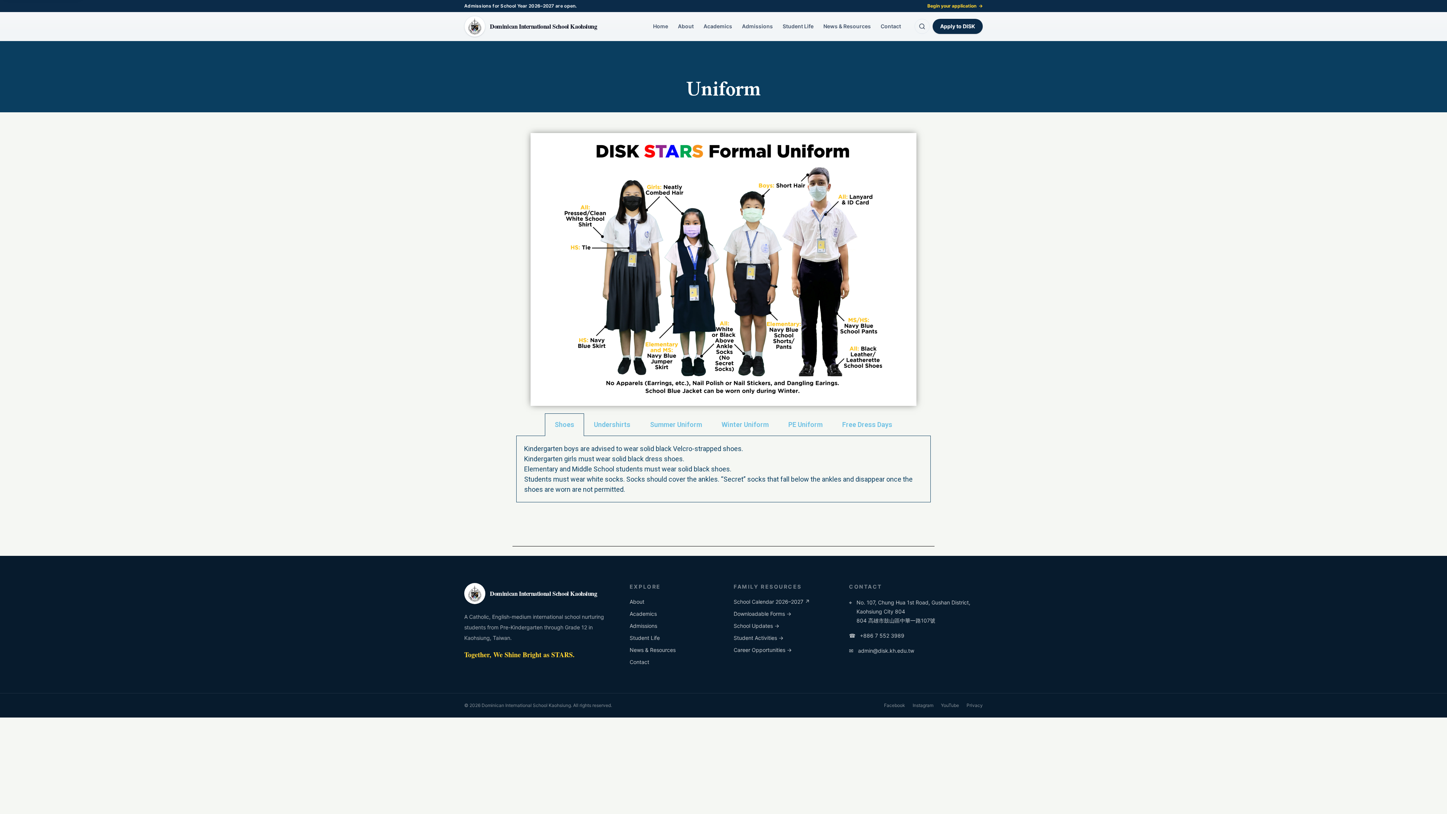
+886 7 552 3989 (876, 635)
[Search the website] (922, 26)
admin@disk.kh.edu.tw (881, 650)
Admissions (757, 26)
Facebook (894, 705)
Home (660, 26)
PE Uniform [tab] (805, 424)
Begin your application (955, 6)
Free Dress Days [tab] (867, 424)
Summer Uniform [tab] (676, 424)
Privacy (975, 705)
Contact (891, 26)
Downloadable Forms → (762, 613)
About (686, 26)
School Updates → (756, 626)
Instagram (923, 705)
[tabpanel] (723, 469)
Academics (718, 26)
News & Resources (847, 26)
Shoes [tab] (564, 424)
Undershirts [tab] (612, 424)
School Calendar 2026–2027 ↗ (772, 601)
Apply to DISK (957, 26)
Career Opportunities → (763, 650)
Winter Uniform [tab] (745, 424)
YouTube (950, 705)
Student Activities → (758, 638)
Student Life (798, 26)
